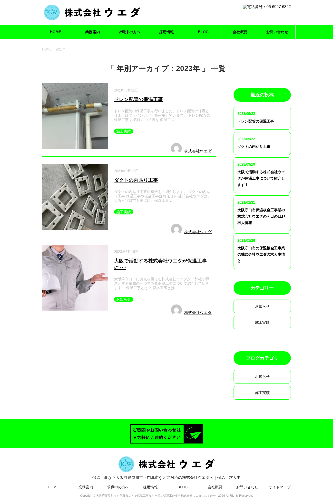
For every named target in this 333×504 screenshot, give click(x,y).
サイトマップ (280, 487)
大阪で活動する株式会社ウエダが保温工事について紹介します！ (261, 178)
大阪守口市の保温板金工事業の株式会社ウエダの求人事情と (261, 254)
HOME (55, 32)
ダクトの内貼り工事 (136, 180)
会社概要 (240, 32)
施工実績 (123, 131)
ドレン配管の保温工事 (138, 99)
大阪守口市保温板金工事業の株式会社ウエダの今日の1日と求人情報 (262, 216)
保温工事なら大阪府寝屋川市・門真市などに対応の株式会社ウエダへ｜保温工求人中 (166, 477)
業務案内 (92, 32)
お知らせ (123, 299)
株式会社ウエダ (198, 151)
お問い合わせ (277, 32)
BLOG (203, 32)
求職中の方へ (129, 32)
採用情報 (166, 32)
